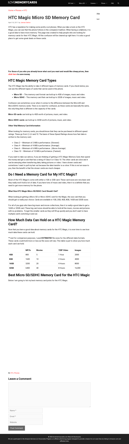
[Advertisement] (49, 56)
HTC (25, 10)
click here (12, 74)
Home (11, 10)
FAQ (112, 3)
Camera (93, 3)
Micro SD (82, 3)
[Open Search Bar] (118, 3)
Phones (18, 10)
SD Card (70, 3)
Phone (103, 3)
